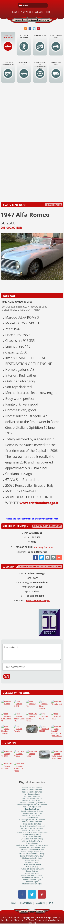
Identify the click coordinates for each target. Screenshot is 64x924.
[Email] (47, 557)
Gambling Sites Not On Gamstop (32, 820)
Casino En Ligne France (32, 864)
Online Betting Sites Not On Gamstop (32, 805)
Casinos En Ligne (32, 862)
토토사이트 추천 (32, 867)
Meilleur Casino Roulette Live (32, 849)
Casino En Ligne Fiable (32, 807)
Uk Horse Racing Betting (32, 835)
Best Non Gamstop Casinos (32, 811)
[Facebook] (35, 557)
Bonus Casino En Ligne (32, 880)
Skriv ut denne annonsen (47, 526)
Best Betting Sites (32, 809)
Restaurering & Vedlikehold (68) (40, 65)
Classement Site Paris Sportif (32, 877)
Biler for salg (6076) (8, 36)
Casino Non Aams (32, 860)
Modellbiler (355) (24, 63)
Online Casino (32, 817)
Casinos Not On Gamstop (32, 788)
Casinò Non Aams (32, 873)
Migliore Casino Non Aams (32, 841)
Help (48, 12)
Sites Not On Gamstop (32, 824)
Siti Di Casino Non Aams (32, 837)
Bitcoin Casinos (32, 843)
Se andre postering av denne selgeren (40, 566)
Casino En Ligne (32, 871)
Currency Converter (43, 547)
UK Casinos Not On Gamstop (32, 839)
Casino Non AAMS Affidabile (32, 875)
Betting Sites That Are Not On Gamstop (32, 832)
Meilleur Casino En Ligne (32, 858)
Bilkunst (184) (40, 35)
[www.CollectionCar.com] (32, 19)
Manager (39, 12)
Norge (26, 5)
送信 (6, 676)
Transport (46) (56, 63)
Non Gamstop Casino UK (32, 813)
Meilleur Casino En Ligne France (32, 803)
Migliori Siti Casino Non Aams (32, 869)
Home (14, 12)
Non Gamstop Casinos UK (32, 798)
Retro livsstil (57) (56, 36)
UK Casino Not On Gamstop (32, 828)
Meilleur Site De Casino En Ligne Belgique (32, 845)
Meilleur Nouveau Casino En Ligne (32, 854)
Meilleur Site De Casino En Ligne (32, 847)
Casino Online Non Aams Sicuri (32, 856)
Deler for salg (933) (24, 36)
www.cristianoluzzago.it (39, 503)
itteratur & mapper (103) (7, 63)
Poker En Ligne (32, 882)
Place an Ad (26, 12)
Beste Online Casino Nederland (32, 826)
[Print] (53, 557)
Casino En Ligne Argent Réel (32, 852)
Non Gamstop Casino (32, 794)
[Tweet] (41, 557)
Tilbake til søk (53, 204)
